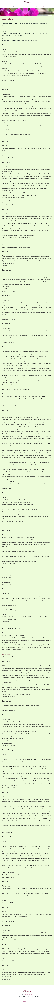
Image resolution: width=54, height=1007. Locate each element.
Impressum (24, 1001)
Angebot (14, 6)
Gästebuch (45, 6)
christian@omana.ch (29, 39)
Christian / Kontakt (24, 6)
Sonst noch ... (36, 6)
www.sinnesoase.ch (6, 654)
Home (7, 6)
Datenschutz (29, 1001)
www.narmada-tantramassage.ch (14, 830)
